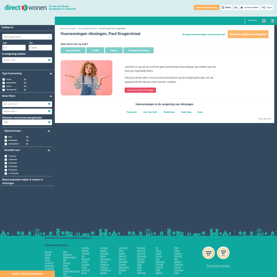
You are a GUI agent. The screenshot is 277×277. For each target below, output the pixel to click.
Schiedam (141, 262)
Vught (158, 270)
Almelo (47, 257)
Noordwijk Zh (124, 267)
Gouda (84, 273)
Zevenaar (177, 262)
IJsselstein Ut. (105, 270)
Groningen (104, 248)
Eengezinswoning (138, 50)
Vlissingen (159, 264)
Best (65, 260)
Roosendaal (141, 256)
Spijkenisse (141, 273)
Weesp (176, 250)
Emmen (85, 262)
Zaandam (177, 253)
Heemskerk (104, 253)
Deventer (85, 250)
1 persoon (12, 156)
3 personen (12, 163)
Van (5, 42)
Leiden (121, 250)
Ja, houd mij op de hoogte (140, 90)
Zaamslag (186, 112)
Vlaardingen (160, 262)
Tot (31, 42)
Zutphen (177, 267)
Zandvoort (178, 256)
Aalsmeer (48, 252)
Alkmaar (48, 254)
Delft (65, 274)
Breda (65, 265)
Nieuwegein (123, 262)
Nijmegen (122, 264)
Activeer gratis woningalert (248, 34)
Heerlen (103, 256)
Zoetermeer (178, 264)
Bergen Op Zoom (69, 257)
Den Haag (85, 248)
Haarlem (103, 250)
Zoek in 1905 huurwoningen (27, 274)
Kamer (113, 50)
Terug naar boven (264, 119)
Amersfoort (49, 263)
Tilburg (158, 250)
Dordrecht (85, 253)
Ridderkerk (141, 248)
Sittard (139, 264)
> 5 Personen (13, 173)
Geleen (84, 267)
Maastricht (123, 256)
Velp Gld (159, 256)
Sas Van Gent (150, 112)
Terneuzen (132, 112)
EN (235, 7)
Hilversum (104, 267)
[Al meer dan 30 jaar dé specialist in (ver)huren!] (25, 7)
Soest (139, 270)
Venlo (158, 259)
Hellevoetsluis (105, 259)
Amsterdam (49, 268)
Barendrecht (67, 254)
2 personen (12, 159)
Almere (47, 260)
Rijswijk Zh (141, 250)
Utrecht (158, 253)
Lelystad (122, 253)
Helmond (103, 262)
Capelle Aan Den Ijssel (71, 271)
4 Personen (12, 166)
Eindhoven (86, 259)
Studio (95, 50)
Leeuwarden (123, 248)
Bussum (66, 268)
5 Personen (12, 170)
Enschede (85, 264)
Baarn (65, 252)
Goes (200, 112)
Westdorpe (169, 112)
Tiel (157, 248)
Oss (120, 273)
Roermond (141, 253)
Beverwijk (66, 263)
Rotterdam (141, 259)
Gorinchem (86, 270)
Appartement (73, 50)
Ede (83, 256)
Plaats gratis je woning (206, 7)
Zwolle (176, 273)
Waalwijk (159, 273)
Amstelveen (49, 265)
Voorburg (159, 267)
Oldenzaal (122, 270)
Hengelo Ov (104, 264)
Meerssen (122, 259)
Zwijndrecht (178, 270)
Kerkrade (103, 273)
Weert (176, 248)
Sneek (139, 267)
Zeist (176, 259)
